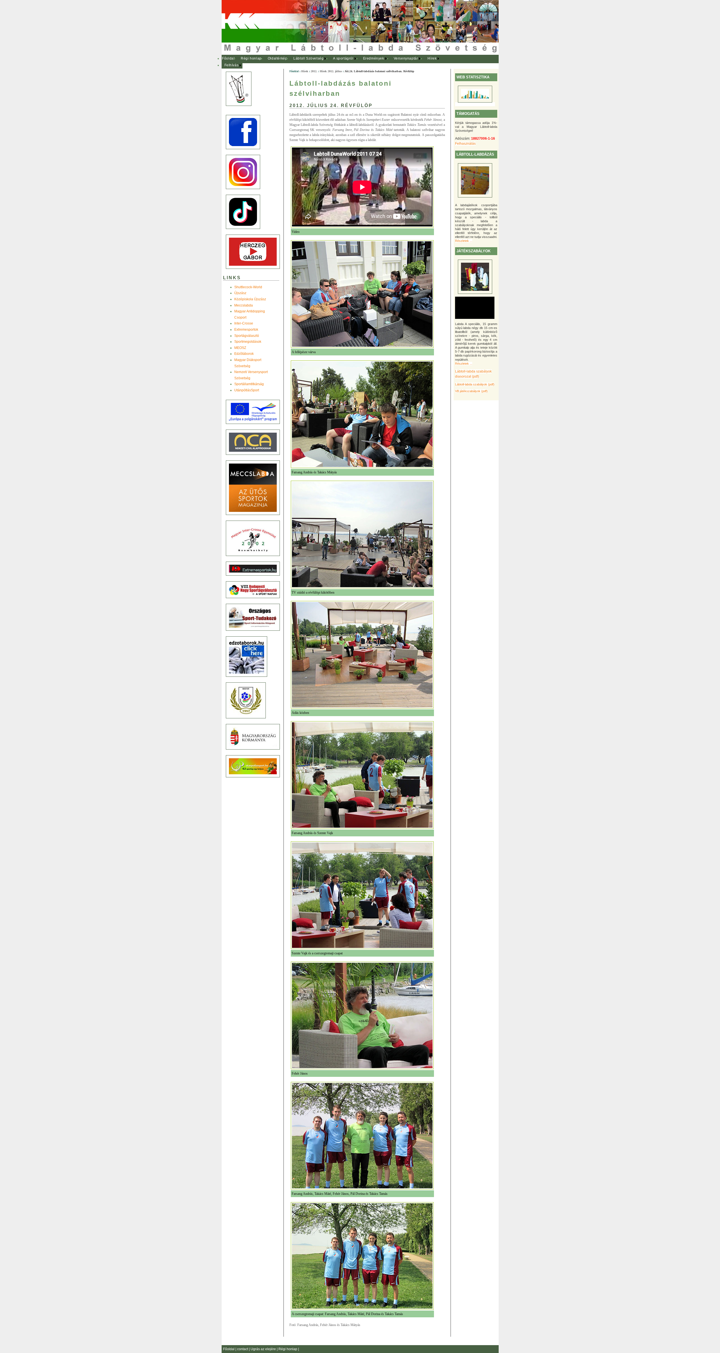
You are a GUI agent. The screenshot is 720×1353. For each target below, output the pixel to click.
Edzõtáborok (244, 354)
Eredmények (373, 58)
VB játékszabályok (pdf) (471, 391)
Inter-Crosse (243, 323)
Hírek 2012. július (331, 71)
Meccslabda (243, 305)
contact (243, 1349)
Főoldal (228, 58)
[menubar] (334, 62)
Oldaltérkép (277, 58)
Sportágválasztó (246, 336)
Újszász (240, 293)
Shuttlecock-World (248, 287)
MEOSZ (240, 348)
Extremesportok (246, 330)
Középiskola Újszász (250, 299)
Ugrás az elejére (264, 1349)
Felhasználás (465, 144)
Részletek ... (463, 240)
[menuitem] (228, 58)
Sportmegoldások (247, 342)
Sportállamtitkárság (249, 384)
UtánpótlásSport (246, 390)
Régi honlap (251, 58)
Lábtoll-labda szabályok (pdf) (474, 384)
